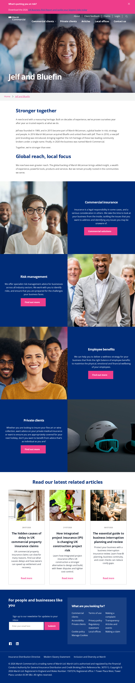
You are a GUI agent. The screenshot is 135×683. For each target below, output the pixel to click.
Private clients (68, 21)
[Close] (129, 4)
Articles (85, 21)
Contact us (120, 21)
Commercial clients (43, 21)
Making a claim (112, 631)
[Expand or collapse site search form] (126, 16)
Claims (107, 16)
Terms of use (95, 613)
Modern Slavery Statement (57, 656)
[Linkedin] (17, 644)
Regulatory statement (94, 626)
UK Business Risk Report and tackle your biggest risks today (57, 9)
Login (117, 16)
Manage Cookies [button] (80, 635)
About (77, 16)
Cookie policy (78, 631)
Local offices (102, 21)
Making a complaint (110, 615)
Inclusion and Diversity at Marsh (90, 656)
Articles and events (111, 626)
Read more (26, 578)
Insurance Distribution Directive (24, 656)
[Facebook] (10, 644)
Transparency (112, 620)
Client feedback (91, 16)
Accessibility (78, 620)
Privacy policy (95, 620)
